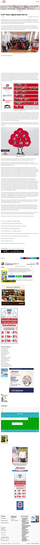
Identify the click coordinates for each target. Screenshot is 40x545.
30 (36, 428)
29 (30, 428)
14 (25, 423)
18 (9, 426)
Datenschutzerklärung (19, 278)
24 (3, 428)
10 (3, 423)
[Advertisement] (20, 64)
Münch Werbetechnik (4, 350)
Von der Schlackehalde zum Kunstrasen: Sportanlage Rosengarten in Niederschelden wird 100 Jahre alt (25, 538)
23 (36, 426)
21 (25, 426)
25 (9, 428)
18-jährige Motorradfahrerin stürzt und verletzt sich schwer (25, 529)
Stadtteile (20, 11)
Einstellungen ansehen (27, 276)
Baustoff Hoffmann (4, 354)
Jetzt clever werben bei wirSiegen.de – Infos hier (16, 248)
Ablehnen (17, 276)
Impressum (23, 278)
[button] (31, 266)
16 (36, 423)
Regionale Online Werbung (5, 360)
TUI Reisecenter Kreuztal (5, 358)
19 (14, 426)
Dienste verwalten (11, 273)
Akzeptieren (11, 276)
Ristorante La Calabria (4, 363)
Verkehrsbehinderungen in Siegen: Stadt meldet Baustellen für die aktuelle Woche (25, 526)
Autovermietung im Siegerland (6, 357)
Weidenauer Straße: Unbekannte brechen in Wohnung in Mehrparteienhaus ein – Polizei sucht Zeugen (25, 522)
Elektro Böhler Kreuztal (4, 351)
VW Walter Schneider (4, 348)
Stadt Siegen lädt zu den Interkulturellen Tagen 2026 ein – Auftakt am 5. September (25, 533)
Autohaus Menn (3, 361)
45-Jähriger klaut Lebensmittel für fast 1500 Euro (25, 518)
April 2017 (20, 414)
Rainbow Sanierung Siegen (5, 364)
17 (3, 426)
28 (25, 428)
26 (14, 428)
